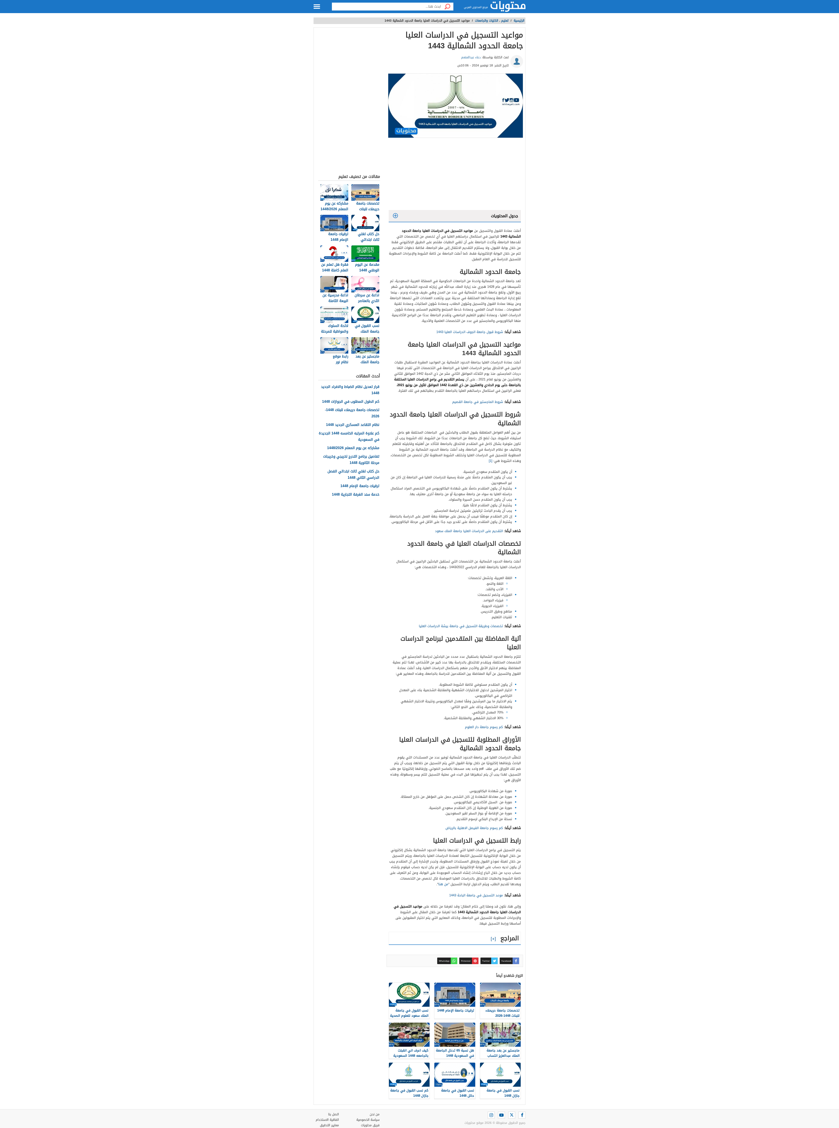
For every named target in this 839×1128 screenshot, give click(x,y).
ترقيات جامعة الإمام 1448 (359, 486)
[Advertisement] (455, 175)
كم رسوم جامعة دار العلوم (484, 727)
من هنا (443, 884)
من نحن (375, 1114)
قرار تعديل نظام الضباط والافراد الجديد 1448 (350, 390)
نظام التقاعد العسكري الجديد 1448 (352, 425)
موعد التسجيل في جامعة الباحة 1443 (476, 895)
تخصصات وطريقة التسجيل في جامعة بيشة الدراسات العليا (461, 626)
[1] (490, 461)
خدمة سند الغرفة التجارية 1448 (355, 494)
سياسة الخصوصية (368, 1120)
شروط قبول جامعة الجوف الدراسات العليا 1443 (470, 332)
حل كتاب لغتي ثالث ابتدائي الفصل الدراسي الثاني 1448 (353, 474)
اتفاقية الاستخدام (327, 1120)
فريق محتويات (370, 1125)
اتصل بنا (333, 1114)
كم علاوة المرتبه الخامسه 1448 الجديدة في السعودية (349, 436)
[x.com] (511, 1115)
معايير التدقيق (329, 1125)
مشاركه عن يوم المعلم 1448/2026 (353, 448)
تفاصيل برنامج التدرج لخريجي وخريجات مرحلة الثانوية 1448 (351, 459)
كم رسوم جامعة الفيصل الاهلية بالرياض (474, 828)
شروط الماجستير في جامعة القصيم (477, 402)
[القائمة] (317, 6)
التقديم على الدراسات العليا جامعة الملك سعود (469, 531)
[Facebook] (521, 1115)
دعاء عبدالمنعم (471, 57)
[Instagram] (491, 1115)
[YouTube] (501, 1115)
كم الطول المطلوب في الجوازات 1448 (350, 402)
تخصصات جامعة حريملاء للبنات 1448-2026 (352, 413)
